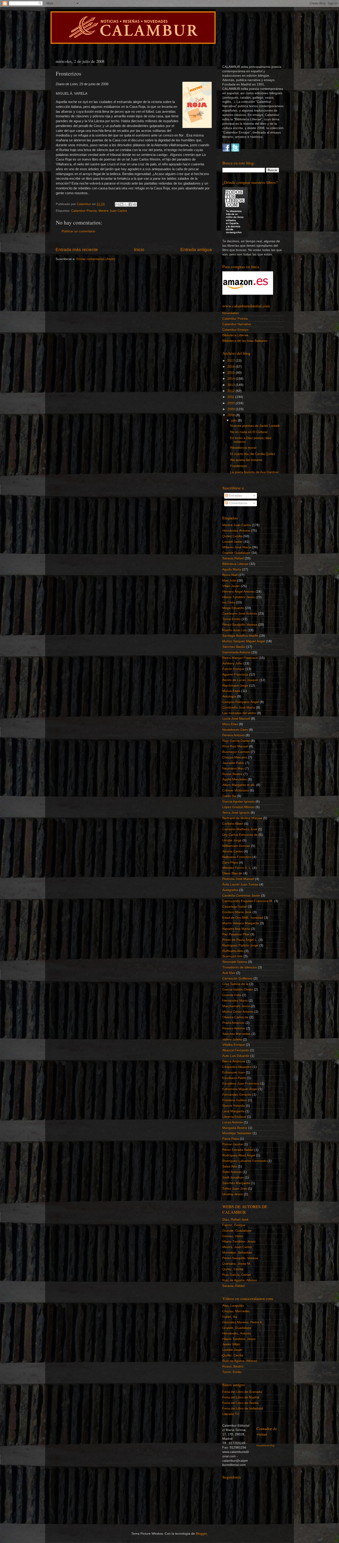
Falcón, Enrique (233, 1225)
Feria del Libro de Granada (242, 1392)
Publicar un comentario (78, 231)
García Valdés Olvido (237, 989)
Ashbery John (232, 663)
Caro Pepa (230, 862)
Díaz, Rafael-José (235, 1219)
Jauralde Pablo (233, 763)
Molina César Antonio (237, 1011)
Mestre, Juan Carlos (237, 1247)
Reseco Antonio (233, 1028)
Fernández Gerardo (236, 1094)
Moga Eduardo (233, 608)
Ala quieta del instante (246, 460)
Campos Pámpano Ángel (240, 702)
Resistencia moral (243, 447)
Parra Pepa (230, 1138)
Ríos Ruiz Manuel (235, 746)
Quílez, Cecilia (232, 1269)
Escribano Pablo (234, 1078)
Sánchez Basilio (233, 647)
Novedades (230, 313)
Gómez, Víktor (232, 1236)
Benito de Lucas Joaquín (240, 680)
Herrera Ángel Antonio (238, 591)
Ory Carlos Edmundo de (240, 835)
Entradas (235, 495)
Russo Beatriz (232, 774)
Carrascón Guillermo (237, 978)
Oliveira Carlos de (235, 1017)
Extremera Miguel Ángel (239, 1089)
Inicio (139, 249)
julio (234, 420)
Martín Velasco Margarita (240, 923)
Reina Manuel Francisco (240, 658)
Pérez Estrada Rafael (237, 1150)
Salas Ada (229, 1166)
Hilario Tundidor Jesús (238, 597)
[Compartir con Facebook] (130, 204)
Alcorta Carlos (232, 851)
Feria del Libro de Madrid (240, 1397)
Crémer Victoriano (235, 790)
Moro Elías (230, 724)
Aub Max (228, 973)
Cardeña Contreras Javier (241, 895)
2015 (231, 372)
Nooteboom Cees (235, 729)
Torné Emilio (231, 619)
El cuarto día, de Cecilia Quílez (252, 454)
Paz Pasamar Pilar (235, 934)
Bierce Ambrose (233, 1061)
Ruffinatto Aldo (233, 951)
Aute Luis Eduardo (235, 1056)
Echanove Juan (233, 1072)
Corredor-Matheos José (239, 829)
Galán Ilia (229, 796)
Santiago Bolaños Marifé (240, 635)
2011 (231, 397)
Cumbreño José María (238, 707)
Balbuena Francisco (236, 857)
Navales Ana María (236, 929)
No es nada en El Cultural (249, 432)
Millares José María (236, 547)
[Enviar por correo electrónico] (117, 204)
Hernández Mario (235, 1000)
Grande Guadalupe (236, 553)
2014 (231, 378)
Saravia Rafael (233, 558)
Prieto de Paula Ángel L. (240, 940)
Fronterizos (238, 466)
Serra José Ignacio (236, 812)
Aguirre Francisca (235, 674)
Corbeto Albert (232, 823)
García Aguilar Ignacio (238, 801)
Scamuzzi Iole (232, 956)
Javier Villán (231, 1344)
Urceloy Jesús (232, 1194)
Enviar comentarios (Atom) (95, 259)
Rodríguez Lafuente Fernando (244, 1161)
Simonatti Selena (234, 962)
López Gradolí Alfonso (238, 807)
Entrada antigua (196, 249)
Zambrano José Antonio (239, 613)
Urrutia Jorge (231, 840)
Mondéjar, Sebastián (237, 1252)
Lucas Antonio (232, 1122)
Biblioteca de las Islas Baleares (245, 341)
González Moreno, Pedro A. (242, 1322)
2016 (231, 366)
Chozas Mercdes (234, 757)
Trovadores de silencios (239, 967)
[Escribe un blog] (121, 204)
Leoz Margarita (233, 1111)
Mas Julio (229, 580)
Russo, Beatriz (233, 1366)
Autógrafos (230, 890)
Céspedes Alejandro (237, 1067)
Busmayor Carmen (236, 752)
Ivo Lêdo (228, 602)
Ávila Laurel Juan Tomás (240, 884)
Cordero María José (237, 912)
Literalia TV (230, 1414)
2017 (231, 360)
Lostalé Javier (232, 541)
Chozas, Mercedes (236, 1311)
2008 (231, 415)
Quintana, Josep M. (236, 1263)
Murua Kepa (231, 691)
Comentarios (237, 503)
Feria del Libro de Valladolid (242, 1408)
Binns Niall (230, 575)
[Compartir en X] (126, 204)
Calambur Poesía (84, 210)
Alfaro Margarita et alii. (238, 785)
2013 (231, 385)
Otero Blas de (232, 873)
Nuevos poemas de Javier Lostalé (255, 425)
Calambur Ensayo (235, 329)
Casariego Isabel (234, 906)
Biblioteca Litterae (235, 335)
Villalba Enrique (233, 1044)
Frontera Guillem (234, 1100)
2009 (231, 409)
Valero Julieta (232, 1039)
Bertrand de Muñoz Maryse (242, 818)
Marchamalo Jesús (236, 1006)
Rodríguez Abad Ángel (238, 1155)
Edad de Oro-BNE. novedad (242, 917)
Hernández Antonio (236, 530)
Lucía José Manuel (236, 718)
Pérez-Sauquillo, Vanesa (240, 1258)
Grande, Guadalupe (236, 1230)
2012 (231, 391)
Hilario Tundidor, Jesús (239, 1241)
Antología (229, 696)
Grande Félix (231, 995)
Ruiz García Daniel (236, 741)
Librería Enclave (234, 1117)
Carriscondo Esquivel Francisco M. (247, 901)
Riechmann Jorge (235, 685)
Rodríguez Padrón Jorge (240, 945)
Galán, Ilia (229, 1317)
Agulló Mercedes (234, 779)
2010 (231, 403)
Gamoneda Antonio (236, 652)
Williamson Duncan (236, 846)
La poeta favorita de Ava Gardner (254, 472)
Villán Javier (231, 586)
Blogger (201, 1533)
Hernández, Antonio (236, 1333)
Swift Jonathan (233, 1177)
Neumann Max (233, 768)
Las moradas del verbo (239, 713)
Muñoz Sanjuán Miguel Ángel (243, 641)
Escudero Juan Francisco (240, 1083)
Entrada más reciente (77, 249)
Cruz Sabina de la (235, 984)
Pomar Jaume (232, 1144)
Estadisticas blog (265, 1445)
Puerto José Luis (234, 630)
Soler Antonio (232, 1172)
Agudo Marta (231, 569)
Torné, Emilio (231, 1372)
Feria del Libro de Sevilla (240, 1403)
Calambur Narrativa (236, 324)
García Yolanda (233, 1105)
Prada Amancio (233, 1023)
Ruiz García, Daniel (236, 1274)
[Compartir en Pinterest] (134, 204)
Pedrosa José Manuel (238, 879)
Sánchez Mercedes (236, 1034)
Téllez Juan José (234, 1188)
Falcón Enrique (233, 669)
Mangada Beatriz (234, 1128)
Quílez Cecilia (232, 536)
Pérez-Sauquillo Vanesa (239, 624)
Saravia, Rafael (233, 1286)
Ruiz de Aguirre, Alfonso (239, 1280)
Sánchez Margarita (236, 1183)
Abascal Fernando (235, 1050)
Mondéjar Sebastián (237, 1133)
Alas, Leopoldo (233, 1305)
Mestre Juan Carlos (112, 210)
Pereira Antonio (233, 735)
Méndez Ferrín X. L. (237, 868)
